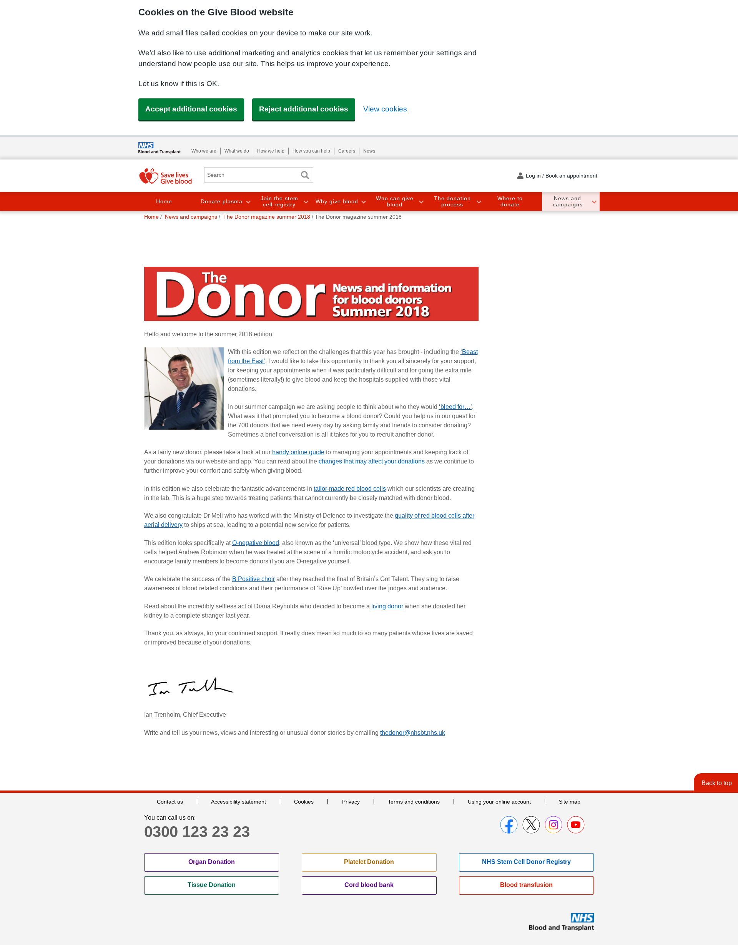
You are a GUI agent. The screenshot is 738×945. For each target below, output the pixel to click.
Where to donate (510, 201)
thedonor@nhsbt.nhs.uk (412, 732)
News (369, 151)
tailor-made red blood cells (350, 488)
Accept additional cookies (191, 109)
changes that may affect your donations (372, 461)
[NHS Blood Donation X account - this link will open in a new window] (531, 824)
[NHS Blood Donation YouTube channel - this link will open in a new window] (576, 824)
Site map (569, 802)
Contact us (170, 802)
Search (305, 175)
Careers (346, 151)
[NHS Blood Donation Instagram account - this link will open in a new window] (553, 824)
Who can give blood (395, 201)
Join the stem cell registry (279, 201)
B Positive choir (253, 579)
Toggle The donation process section (478, 201)
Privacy (351, 802)
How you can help (311, 151)
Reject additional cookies (303, 109)
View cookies (385, 109)
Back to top (716, 783)
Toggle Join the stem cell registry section (305, 201)
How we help (270, 151)
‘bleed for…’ (455, 407)
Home (164, 201)
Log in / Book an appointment (561, 176)
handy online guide (298, 452)
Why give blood (337, 201)
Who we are (203, 151)
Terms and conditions (414, 802)
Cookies (304, 802)
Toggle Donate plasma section (248, 201)
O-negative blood (255, 543)
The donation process (452, 201)
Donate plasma (222, 201)
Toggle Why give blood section (363, 201)
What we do (236, 151)
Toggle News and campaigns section (594, 201)
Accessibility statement (238, 802)
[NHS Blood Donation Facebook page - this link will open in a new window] (509, 824)
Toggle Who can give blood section (421, 201)
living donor (387, 606)
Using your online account (499, 802)
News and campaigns (568, 201)
